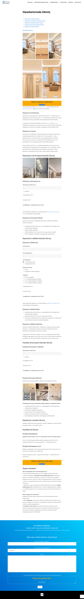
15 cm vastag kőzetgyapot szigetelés (33, 282)
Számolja (27, 191)
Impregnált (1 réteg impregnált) (32, 271)
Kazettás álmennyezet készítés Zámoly (34, 24)
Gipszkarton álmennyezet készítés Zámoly (35, 21)
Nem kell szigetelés (29, 277)
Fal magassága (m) (27, 253)
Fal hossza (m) (26, 246)
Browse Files (42, 582)
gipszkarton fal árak (42, 106)
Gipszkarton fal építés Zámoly (32, 19)
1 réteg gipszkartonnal (30, 262)
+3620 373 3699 (42, 105)
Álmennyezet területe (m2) (29, 184)
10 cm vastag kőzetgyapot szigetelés (33, 280)
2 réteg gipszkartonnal (30, 263)
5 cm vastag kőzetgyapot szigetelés (33, 279)
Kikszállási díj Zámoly (28, 30)
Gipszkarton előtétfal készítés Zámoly (34, 22)
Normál (26, 269)
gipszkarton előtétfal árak (53, 303)
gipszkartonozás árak (28, 108)
